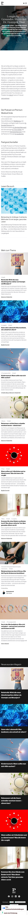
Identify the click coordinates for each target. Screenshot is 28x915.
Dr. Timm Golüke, (17, 129)
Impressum (5, 902)
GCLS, (11, 95)
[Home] (2, 3)
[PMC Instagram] (12, 896)
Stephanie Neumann (16, 132)
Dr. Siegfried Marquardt (19, 127)
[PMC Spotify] (19, 896)
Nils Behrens (17, 121)
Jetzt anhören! (5, 98)
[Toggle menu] (26, 3)
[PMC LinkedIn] (16, 896)
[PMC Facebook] (9, 896)
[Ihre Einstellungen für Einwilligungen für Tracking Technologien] (2, 912)
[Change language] (23, 3)
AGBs (12, 902)
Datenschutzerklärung (20, 902)
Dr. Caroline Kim (19, 134)
